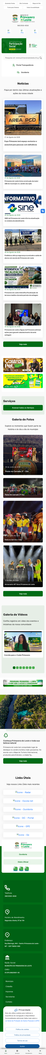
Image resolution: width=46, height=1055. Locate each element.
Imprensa (9, 991)
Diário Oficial (23, 862)
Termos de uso (22, 1041)
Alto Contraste (23, 3)
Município (9, 981)
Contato (9, 1002)
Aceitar (22, 1046)
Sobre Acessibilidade (33, 7)
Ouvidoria (23, 854)
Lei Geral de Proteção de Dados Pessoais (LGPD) (22, 1021)
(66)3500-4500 (23, 25)
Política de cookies (22, 1029)
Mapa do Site (37, 3)
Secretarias (10, 997)
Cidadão (9, 986)
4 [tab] (23, 667)
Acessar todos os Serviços (23, 408)
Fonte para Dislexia (13, 7)
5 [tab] (27, 667)
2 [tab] (17, 667)
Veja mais (23, 344)
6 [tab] (30, 667)
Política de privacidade (22, 1035)
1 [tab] (14, 667)
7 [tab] (33, 667)
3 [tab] (20, 667)
